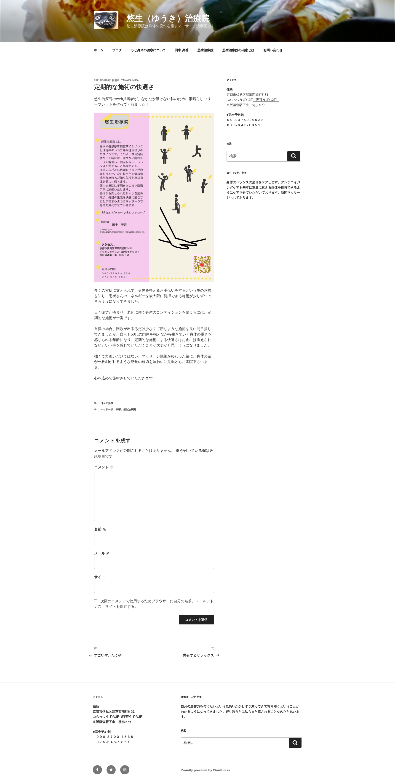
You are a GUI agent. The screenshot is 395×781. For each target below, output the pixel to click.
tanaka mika (130, 80)
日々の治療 (107, 403)
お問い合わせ (273, 50)
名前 (100, 529)
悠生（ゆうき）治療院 (168, 18)
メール (102, 553)
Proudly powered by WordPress (205, 770)
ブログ (117, 50)
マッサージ (107, 409)
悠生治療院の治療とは (238, 50)
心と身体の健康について (148, 50)
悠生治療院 (206, 50)
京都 (118, 409)
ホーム (98, 50)
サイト (99, 577)
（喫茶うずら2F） (266, 99)
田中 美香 (182, 50)
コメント (103, 467)
